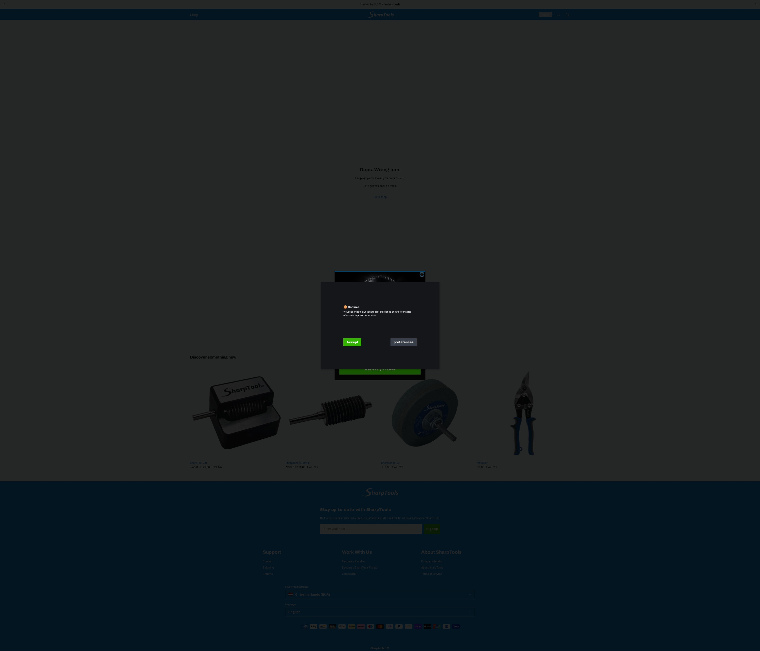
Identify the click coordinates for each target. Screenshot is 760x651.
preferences (403, 342)
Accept (352, 342)
